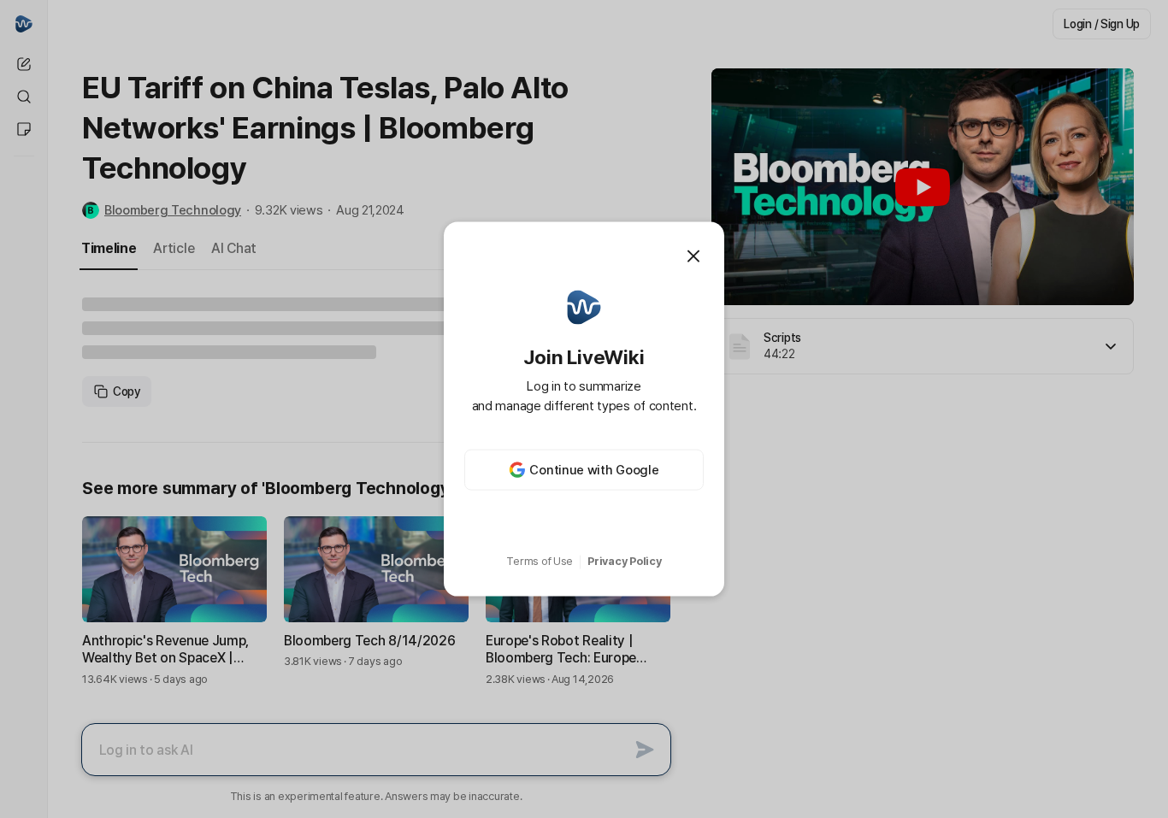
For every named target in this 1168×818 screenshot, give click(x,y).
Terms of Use (539, 561)
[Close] (693, 255)
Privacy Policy (624, 561)
